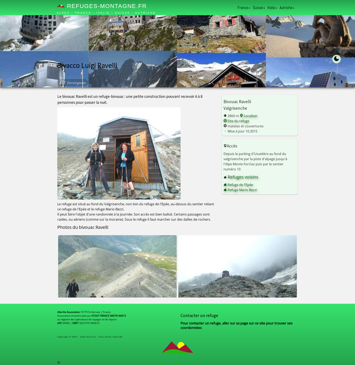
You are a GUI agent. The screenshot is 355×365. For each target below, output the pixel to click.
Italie (271, 7)
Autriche (286, 7)
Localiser (250, 116)
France (242, 7)
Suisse (258, 7)
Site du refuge (238, 121)
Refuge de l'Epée (240, 184)
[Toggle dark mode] (336, 59)
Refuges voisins (243, 177)
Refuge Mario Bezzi (242, 190)
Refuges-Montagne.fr (106, 6)
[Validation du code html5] (58, 362)
